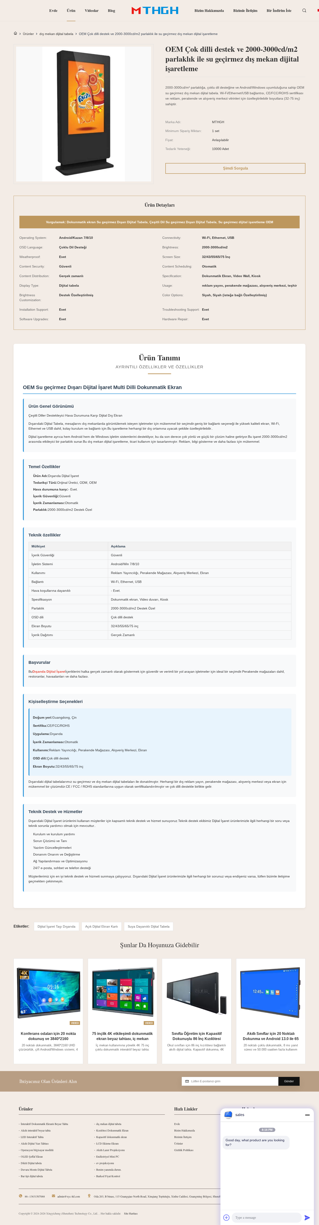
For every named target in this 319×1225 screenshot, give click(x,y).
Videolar (92, 10)
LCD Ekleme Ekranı (107, 1143)
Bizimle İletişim (245, 10)
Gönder (289, 1081)
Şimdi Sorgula (235, 168)
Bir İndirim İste (279, 10)
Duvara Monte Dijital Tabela (36, 1169)
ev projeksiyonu (105, 1163)
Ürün (71, 10)
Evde (53, 10)
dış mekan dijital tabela (56, 34)
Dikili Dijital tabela (31, 1163)
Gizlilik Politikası (183, 1150)
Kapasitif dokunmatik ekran (111, 1137)
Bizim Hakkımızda (209, 10)
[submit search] (304, 10)
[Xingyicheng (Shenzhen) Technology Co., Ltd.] (155, 10)
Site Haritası (131, 1213)
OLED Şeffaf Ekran (32, 1156)
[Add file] (226, 1217)
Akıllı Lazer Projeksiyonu (110, 1150)
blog (111, 10)
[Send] (307, 1217)
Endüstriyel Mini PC (107, 1156)
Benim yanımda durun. (108, 1169)
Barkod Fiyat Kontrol (108, 1176)
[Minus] (307, 1115)
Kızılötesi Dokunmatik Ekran (112, 1130)
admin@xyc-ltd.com (68, 1196)
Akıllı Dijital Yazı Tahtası (35, 1143)
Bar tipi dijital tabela (32, 1176)
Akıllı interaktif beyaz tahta (35, 1130)
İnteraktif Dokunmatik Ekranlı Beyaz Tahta (44, 1124)
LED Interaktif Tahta (32, 1137)
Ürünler (28, 34)
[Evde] (15, 33)
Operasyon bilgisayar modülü (37, 1150)
